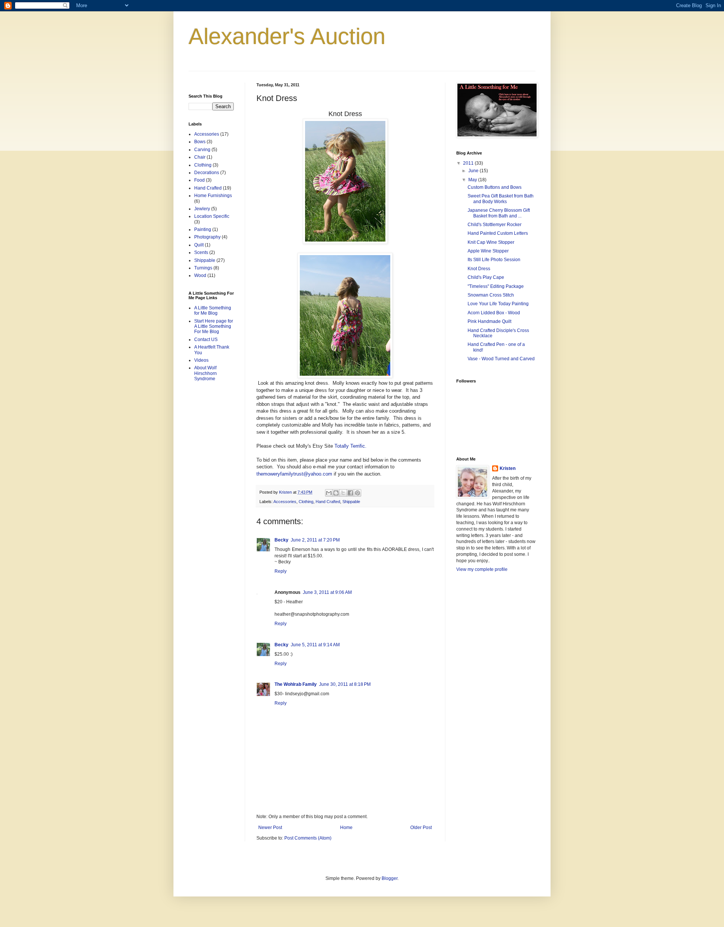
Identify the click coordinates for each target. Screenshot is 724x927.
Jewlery (202, 208)
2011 (469, 163)
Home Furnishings (213, 195)
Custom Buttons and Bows (495, 187)
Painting (202, 229)
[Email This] (329, 493)
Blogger (389, 878)
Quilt (199, 245)
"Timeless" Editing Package (496, 286)
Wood (200, 275)
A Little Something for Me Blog (212, 310)
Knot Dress (479, 268)
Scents (201, 252)
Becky (281, 540)
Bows (200, 141)
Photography (207, 237)
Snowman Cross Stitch (491, 295)
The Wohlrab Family (296, 684)
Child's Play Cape (486, 277)
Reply (281, 571)
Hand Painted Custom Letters (498, 233)
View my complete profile (482, 569)
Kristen (507, 468)
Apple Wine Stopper (488, 251)
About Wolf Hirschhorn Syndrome (205, 373)
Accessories (284, 501)
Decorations (206, 172)
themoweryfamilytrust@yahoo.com (294, 474)
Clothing (306, 501)
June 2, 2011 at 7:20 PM (315, 540)
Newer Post (270, 827)
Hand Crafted (328, 501)
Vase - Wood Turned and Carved (501, 358)
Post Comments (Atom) (307, 838)
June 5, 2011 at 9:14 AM (315, 644)
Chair (200, 157)
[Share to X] (343, 493)
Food (199, 180)
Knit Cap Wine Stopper (491, 242)
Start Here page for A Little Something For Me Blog (213, 326)
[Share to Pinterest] (357, 493)
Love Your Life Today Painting (498, 303)
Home (346, 827)
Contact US (206, 339)
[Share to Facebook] (350, 493)
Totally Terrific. (350, 446)
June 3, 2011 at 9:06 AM (327, 592)
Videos (201, 360)
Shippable (351, 501)
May (473, 179)
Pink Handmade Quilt (489, 321)
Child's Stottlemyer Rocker (495, 224)
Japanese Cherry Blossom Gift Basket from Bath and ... (499, 213)
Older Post (421, 827)
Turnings (203, 268)
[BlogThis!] (336, 493)
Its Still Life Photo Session (494, 259)
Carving (202, 149)
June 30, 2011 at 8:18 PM (345, 684)
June (474, 170)
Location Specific (211, 216)
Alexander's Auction (287, 36)
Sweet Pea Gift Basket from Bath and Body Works (501, 198)
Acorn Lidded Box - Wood (494, 312)
